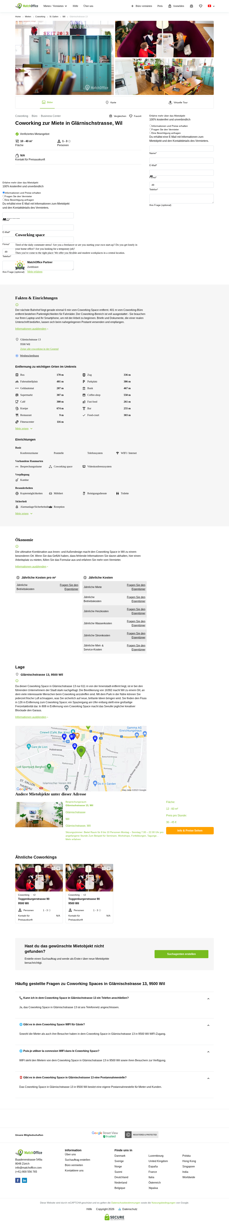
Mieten (28, 17)
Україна (153, 1188)
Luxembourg (156, 1155)
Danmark (119, 1155)
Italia (151, 1177)
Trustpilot (154, 178)
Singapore (188, 1166)
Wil (64, 17)
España (153, 1166)
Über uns (88, 6)
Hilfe (75, 6)
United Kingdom (158, 1161)
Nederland (120, 1182)
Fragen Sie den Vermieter (165, 129)
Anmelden (178, 6)
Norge (118, 1166)
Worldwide (188, 1177)
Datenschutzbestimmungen (125, 1202)
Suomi (118, 1171)
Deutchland (121, 1177)
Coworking (40, 17)
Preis (160, 6)
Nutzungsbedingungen (164, 1202)
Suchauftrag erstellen (77, 1159)
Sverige (119, 1161)
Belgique (119, 1188)
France (153, 1171)
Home (18, 17)
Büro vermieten (144, 6)
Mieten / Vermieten (53, 6)
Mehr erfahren (34, 271)
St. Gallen (53, 17)
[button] (53, 804)
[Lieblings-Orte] (201, 6)
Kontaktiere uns (74, 1170)
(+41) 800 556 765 (26, 1171)
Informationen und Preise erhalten (170, 126)
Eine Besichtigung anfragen (166, 133)
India (185, 1171)
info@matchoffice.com (28, 1167)
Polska (186, 1155)
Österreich (155, 1182)
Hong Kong (189, 1161)
